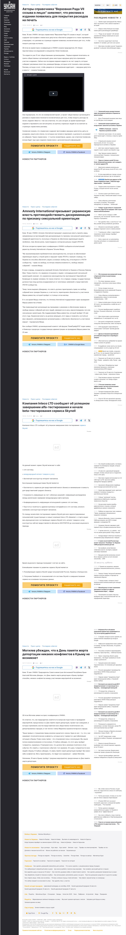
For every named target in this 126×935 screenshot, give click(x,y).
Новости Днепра (66, 842)
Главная (6, 15)
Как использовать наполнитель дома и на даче (69, 875)
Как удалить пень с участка (61, 881)
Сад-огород (29, 907)
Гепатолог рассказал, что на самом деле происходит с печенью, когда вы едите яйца (108, 135)
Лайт (5, 40)
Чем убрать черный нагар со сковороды (92, 878)
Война (6, 18)
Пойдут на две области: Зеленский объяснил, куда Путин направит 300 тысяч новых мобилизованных (108, 209)
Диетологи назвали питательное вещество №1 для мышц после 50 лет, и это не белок (108, 169)
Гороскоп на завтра (39, 861)
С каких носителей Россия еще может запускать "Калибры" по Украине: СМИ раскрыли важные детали (107, 542)
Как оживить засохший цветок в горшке (95, 869)
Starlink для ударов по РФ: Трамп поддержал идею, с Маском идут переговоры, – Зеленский (108, 181)
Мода (96, 894)
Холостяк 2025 (67, 894)
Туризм (6, 49)
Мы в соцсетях (98, 930)
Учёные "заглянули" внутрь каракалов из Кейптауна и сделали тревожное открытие (105, 499)
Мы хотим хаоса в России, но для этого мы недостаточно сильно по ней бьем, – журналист (108, 790)
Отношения (51, 894)
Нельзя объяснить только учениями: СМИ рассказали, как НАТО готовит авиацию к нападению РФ (107, 520)
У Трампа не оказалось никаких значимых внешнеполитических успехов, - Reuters (107, 568)
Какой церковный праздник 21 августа (63, 889)
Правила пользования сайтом (32, 930)
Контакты (7, 74)
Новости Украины (31, 839)
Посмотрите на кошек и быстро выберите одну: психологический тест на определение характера (107, 596)
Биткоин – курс (73, 847)
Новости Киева (55, 839)
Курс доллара (45, 847)
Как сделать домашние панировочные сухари (101, 872)
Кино (75, 894)
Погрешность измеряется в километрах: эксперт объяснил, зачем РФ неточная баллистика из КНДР (107, 726)
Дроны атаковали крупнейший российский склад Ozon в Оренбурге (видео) (106, 335)
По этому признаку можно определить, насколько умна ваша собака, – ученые (107, 283)
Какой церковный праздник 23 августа (37, 889)
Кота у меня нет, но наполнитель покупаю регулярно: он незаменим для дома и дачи (106, 241)
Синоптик (66, 855)
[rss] (74, 913)
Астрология (89, 894)
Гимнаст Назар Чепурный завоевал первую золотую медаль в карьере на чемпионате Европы (107, 575)
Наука (6, 35)
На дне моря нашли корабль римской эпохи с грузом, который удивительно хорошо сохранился (105, 506)
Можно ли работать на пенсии (55, 850)
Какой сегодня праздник (34, 886)
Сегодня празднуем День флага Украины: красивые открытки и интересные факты (108, 393)
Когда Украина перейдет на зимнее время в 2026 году (42, 842)
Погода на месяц (56, 855)
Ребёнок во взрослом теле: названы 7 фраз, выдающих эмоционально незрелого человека (107, 513)
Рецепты (31, 894)
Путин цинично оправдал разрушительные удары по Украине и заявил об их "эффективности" (106, 809)
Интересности (8, 51)
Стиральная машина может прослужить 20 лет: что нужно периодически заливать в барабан (105, 142)
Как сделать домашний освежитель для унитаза (48, 866)
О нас (69, 930)
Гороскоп (28, 861)
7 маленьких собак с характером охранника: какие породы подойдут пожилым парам (107, 234)
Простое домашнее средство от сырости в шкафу (101, 875)
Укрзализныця (71, 850)
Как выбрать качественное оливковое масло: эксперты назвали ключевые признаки (105, 549)
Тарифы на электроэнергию (88, 847)
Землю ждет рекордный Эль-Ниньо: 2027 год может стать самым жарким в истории (107, 23)
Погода (6, 53)
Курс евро (54, 847)
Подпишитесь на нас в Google (49, 30)
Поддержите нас (108, 11)
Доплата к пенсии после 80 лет (34, 850)
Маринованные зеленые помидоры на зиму (46, 899)
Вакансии (7, 72)
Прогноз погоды (31, 856)
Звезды (58, 894)
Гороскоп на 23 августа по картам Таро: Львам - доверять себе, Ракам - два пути (107, 360)
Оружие (6, 42)
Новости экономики (32, 847)
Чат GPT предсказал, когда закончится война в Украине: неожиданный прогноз (107, 738)
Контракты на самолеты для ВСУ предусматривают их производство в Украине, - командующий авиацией (107, 686)
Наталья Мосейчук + (44, 834)
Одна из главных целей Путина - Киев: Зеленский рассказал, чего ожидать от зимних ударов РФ (107, 162)
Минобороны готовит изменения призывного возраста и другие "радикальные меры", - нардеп (107, 589)
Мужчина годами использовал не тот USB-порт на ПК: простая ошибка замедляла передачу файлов (108, 479)
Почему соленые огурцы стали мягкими (64, 878)
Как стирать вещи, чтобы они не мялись (37, 878)
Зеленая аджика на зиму (32, 902)
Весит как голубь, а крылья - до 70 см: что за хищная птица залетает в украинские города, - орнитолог (107, 353)
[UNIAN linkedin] (60, 913)
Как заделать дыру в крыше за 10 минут (37, 872)
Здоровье (7, 46)
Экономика (7, 24)
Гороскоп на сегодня (68, 861)
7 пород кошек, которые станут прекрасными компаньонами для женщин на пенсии (107, 582)
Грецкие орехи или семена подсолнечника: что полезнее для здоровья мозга (108, 664)
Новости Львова (44, 839)
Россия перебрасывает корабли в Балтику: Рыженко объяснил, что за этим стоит (107, 311)
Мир (5, 26)
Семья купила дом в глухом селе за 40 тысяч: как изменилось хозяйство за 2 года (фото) (107, 304)
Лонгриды (7, 66)
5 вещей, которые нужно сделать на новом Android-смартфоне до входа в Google (107, 638)
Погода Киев (75, 855)
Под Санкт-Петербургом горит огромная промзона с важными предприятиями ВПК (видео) (106, 367)
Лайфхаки (28, 866)
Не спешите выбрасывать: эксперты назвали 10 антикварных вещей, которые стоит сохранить (107, 465)
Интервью (7, 61)
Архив (6, 69)
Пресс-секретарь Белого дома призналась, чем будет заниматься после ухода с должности (107, 657)
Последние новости (106, 18)
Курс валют (63, 847)
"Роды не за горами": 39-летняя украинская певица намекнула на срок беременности (106, 35)
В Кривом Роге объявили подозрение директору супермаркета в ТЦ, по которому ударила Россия (107, 631)
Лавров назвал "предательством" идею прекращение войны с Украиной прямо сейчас (107, 678)
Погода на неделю (44, 855)
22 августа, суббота (103, 562)
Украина (6, 20)
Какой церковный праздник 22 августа (84, 886)
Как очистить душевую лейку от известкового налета (69, 872)
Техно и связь (8, 38)
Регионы (7, 31)
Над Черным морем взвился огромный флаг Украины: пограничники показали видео (106, 155)
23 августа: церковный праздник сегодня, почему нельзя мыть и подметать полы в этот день (107, 472)
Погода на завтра (86, 855)
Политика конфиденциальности (54, 930)
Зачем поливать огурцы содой (44, 907)
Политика (7, 22)
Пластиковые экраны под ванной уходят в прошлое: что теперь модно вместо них (107, 379)
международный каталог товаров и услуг (39, 474)
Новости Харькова (78, 842)
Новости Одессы (85, 839)
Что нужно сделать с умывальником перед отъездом (83, 866)
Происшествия (8, 44)
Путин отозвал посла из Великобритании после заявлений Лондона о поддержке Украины (107, 290)
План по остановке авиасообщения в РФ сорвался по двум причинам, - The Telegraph (107, 824)
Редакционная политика (82, 930)
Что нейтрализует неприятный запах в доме (39, 869)
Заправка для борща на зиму (96, 899)
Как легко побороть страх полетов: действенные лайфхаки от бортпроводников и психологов (108, 817)
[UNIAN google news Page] (63, 913)
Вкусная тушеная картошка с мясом (73, 899)
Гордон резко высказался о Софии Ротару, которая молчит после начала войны (107, 188)
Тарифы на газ (103, 847)
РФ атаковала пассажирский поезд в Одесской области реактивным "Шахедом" (107, 276)
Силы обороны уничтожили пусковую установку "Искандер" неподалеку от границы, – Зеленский (105, 202)
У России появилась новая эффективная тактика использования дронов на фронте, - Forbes (106, 386)
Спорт (6, 33)
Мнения (6, 63)
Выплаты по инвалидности (70, 839)
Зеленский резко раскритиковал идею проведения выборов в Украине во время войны (107, 113)
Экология (7, 29)
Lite (26, 894)
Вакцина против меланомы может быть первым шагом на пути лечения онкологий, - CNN (107, 556)
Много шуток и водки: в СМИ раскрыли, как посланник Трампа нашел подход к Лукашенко (107, 216)
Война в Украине (31, 834)
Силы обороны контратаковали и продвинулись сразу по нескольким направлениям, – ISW (106, 297)
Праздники (103, 894)
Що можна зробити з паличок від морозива (68, 869)
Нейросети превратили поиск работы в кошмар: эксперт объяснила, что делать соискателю (108, 645)
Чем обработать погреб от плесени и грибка (38, 875)
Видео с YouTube (9, 57)
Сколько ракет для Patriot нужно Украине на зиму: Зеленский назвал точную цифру (108, 195)
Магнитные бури (98, 855)
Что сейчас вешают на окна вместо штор (38, 881)
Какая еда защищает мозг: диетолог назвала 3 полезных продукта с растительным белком (107, 492)
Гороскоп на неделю (53, 861)
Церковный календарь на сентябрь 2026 (57, 886)
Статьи (6, 59)
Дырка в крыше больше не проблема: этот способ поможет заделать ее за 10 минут (107, 745)
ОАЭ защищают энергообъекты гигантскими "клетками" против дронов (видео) (106, 328)
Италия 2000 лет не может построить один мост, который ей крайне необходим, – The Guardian (107, 802)
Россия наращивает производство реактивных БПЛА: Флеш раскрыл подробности (107, 671)
